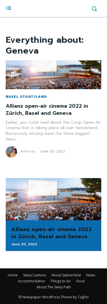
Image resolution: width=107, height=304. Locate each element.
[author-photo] (12, 152)
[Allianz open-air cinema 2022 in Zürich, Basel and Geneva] (53, 74)
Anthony (27, 151)
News (90, 275)
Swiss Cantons (34, 275)
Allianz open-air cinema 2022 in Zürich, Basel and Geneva (47, 109)
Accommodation (31, 281)
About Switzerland (66, 275)
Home (13, 275)
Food (80, 281)
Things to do (61, 281)
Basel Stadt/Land (26, 96)
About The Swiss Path (54, 287)
